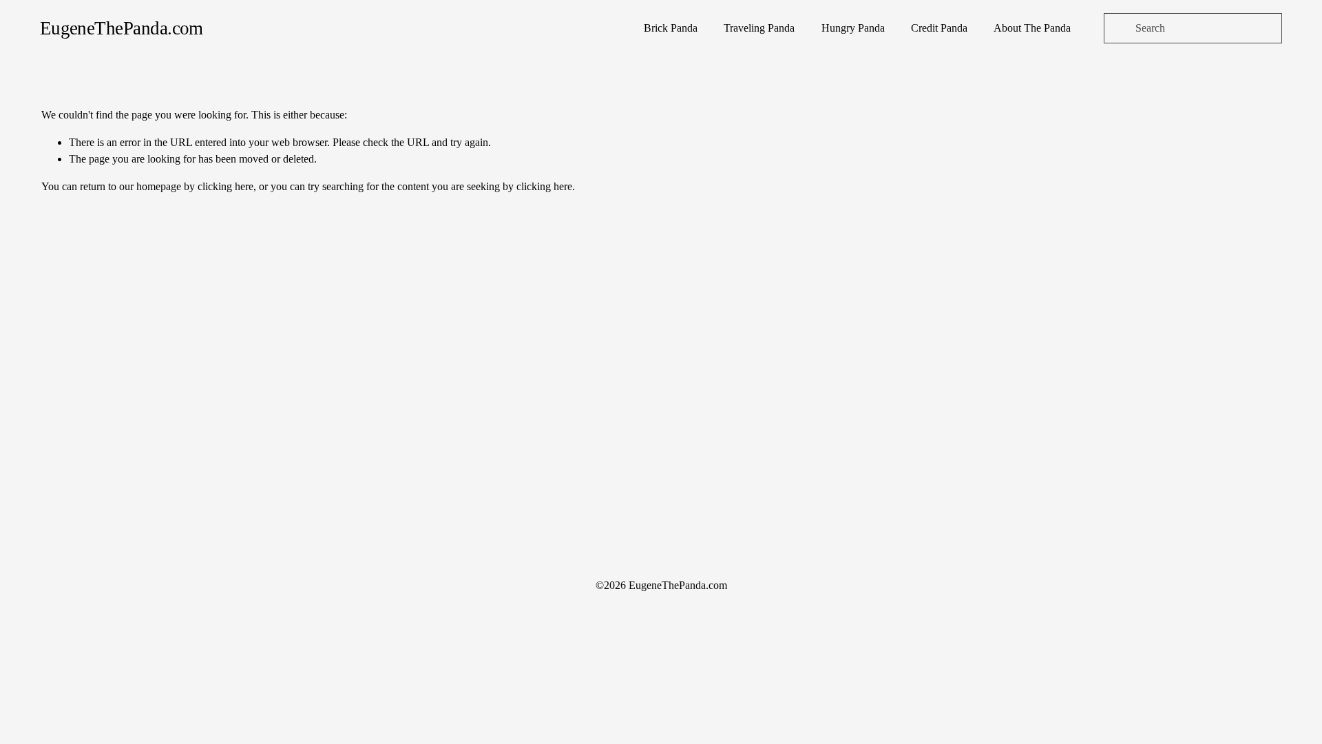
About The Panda (1032, 28)
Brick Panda (670, 28)
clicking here (225, 186)
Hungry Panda (853, 28)
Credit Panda (939, 28)
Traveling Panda (759, 28)
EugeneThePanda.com (121, 28)
